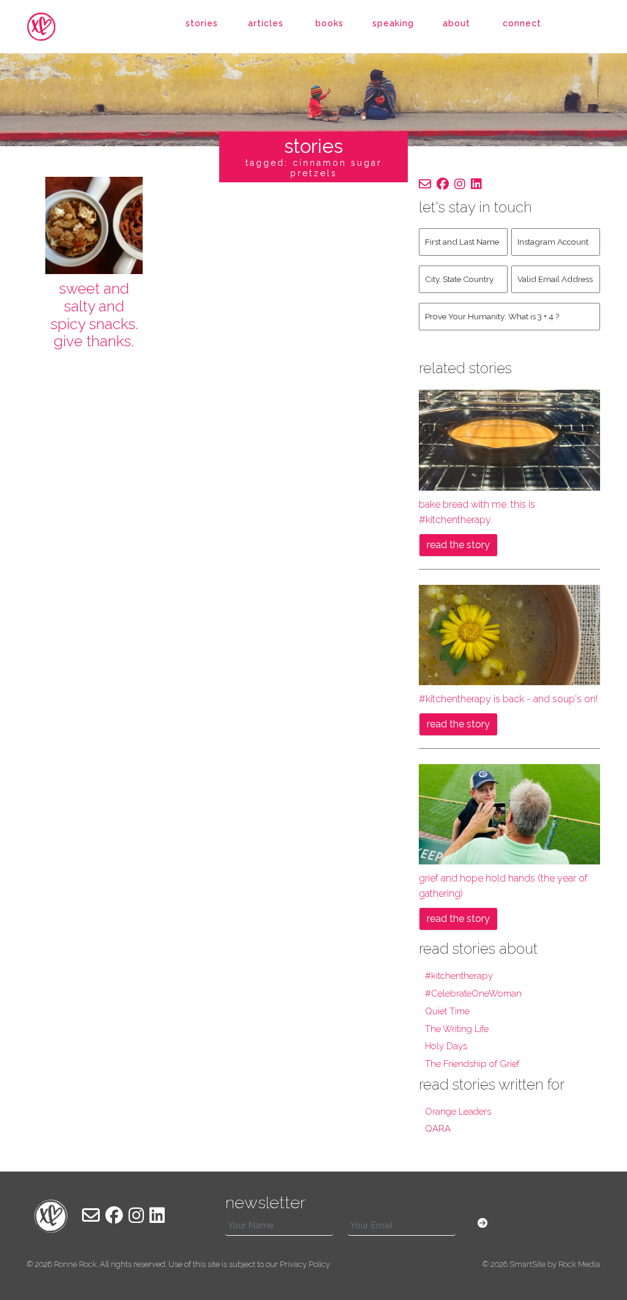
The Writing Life (457, 1028)
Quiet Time (447, 1011)
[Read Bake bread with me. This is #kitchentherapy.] (509, 439)
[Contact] (425, 184)
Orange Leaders (458, 1111)
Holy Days (446, 1046)
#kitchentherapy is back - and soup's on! (508, 699)
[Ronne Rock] (51, 26)
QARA (438, 1128)
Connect (522, 23)
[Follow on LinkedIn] (476, 184)
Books (329, 23)
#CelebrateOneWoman (473, 993)
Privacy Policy (305, 1264)
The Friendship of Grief (472, 1063)
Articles (265, 23)
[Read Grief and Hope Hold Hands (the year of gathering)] (509, 813)
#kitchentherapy (459, 975)
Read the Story (458, 545)
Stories (202, 23)
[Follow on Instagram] (459, 184)
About (456, 23)
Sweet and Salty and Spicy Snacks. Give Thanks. (94, 315)
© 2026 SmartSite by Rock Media (541, 1264)
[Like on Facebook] (443, 184)
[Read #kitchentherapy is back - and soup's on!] (509, 634)
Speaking (393, 23)
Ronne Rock (75, 1264)
